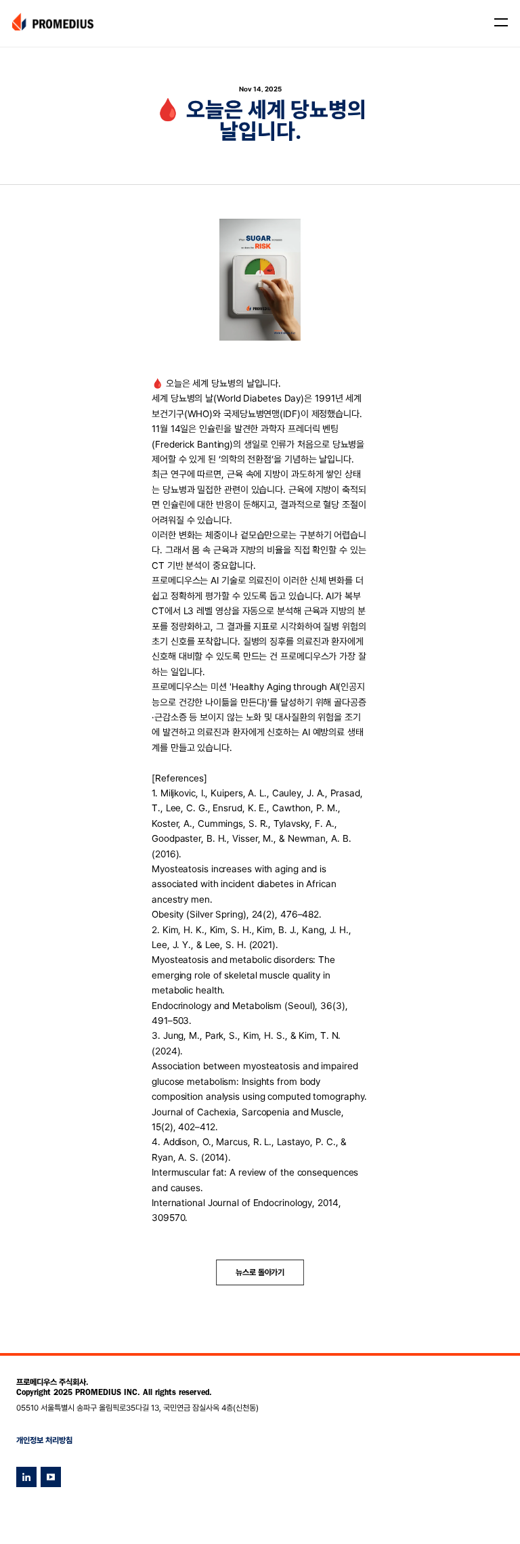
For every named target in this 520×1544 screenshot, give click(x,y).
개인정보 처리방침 (44, 1440)
